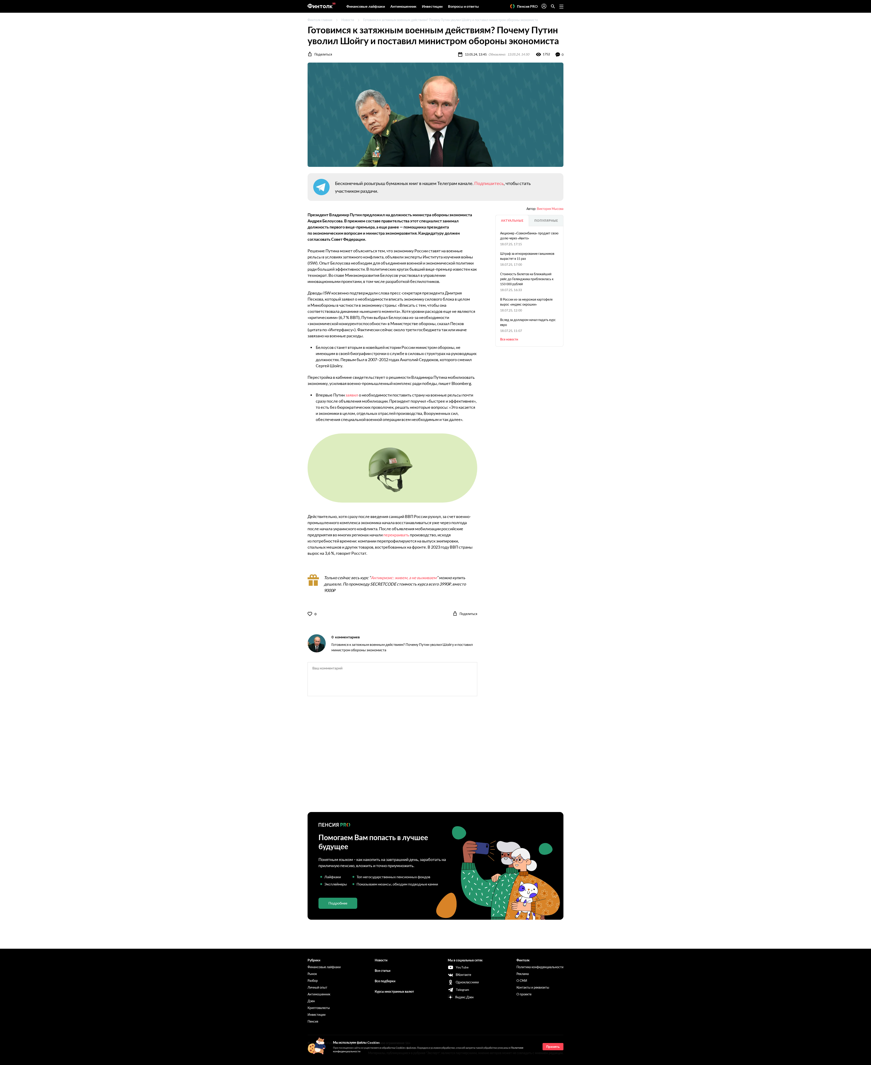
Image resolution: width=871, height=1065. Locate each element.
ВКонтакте (463, 975)
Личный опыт (317, 987)
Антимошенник (403, 6)
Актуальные (512, 220)
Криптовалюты (319, 1008)
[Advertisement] (435, 758)
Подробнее (337, 903)
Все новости (509, 339)
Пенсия (313, 1021)
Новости (347, 20)
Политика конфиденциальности (539, 967)
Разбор (313, 980)
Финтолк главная (320, 20)
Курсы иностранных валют (394, 991)
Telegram (462, 990)
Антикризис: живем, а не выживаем (404, 577)
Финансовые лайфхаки (365, 6)
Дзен (311, 1001)
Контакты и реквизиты (532, 987)
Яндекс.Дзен (464, 997)
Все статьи (382, 971)
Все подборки (385, 981)
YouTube (462, 967)
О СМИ (521, 980)
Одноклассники (467, 982)
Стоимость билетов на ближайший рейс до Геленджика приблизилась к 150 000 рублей (526, 279)
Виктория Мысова (550, 209)
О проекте (523, 994)
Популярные (546, 220)
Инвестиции (432, 6)
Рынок (312, 974)
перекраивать (396, 534)
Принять (553, 1046)
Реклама (522, 974)
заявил (351, 394)
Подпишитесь (489, 183)
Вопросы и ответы (463, 6)
